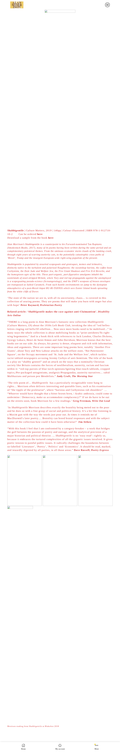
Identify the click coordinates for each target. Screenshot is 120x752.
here (40, 234)
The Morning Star (82, 376)
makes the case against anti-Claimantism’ (61, 311)
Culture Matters (35, 230)
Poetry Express (100, 450)
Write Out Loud (101, 401)
